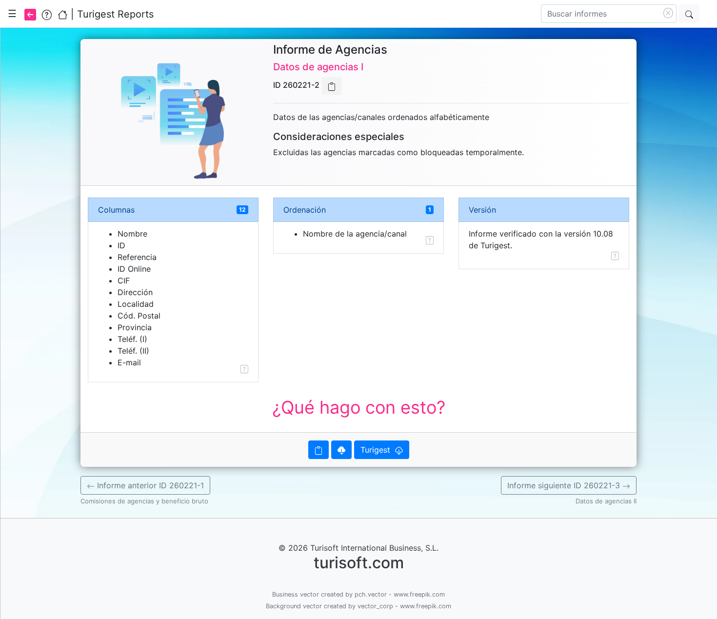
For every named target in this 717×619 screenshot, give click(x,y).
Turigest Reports (115, 14)
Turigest (377, 450)
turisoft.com (359, 562)
